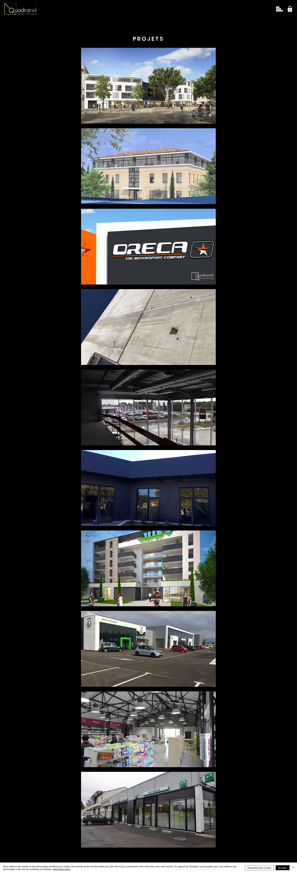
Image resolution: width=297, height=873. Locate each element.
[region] (289, 8)
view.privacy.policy (61, 869)
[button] (279, 8)
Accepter (282, 867)
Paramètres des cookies (259, 867)
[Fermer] (293, 868)
